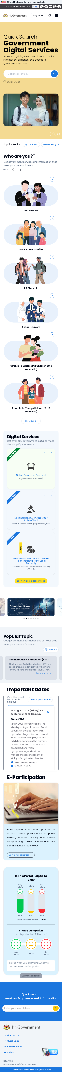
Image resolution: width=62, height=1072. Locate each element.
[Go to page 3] (7, 169)
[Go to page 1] (4, 169)
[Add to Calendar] (48, 712)
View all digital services (32, 580)
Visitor (10, 1052)
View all (33, 420)
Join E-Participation (19, 854)
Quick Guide (13, 82)
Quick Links (13, 1040)
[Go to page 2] (5, 169)
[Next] (20, 169)
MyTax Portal (31, 144)
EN (28, 6)
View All (53, 649)
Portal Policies (14, 1046)
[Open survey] (50, 1051)
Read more (42, 673)
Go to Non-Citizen (15, 6)
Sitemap (8, 1061)
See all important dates (40, 699)
